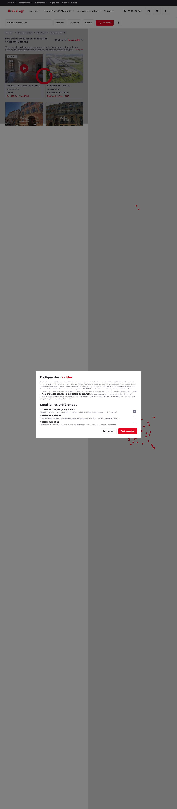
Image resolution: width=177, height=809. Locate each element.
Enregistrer (108, 431)
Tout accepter (128, 431)
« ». (65, 393)
